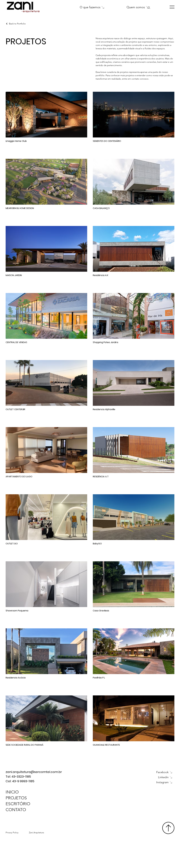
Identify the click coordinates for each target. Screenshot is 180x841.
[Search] (149, 8)
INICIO (12, 792)
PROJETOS (16, 797)
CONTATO (16, 809)
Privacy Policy (12, 832)
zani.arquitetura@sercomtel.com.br (34, 772)
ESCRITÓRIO (18, 803)
